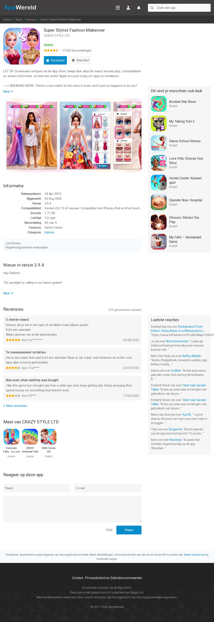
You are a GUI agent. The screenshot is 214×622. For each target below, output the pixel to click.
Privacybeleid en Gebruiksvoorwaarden (113, 578)
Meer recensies (16, 406)
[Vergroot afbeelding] (32, 135)
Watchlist (138, 7)
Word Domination (177, 341)
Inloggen (128, 7)
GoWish (176, 370)
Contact (77, 578)
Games (31, 19)
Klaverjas (176, 439)
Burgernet (175, 429)
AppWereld (20, 7)
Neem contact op (194, 554)
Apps (18, 19)
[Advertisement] (179, 54)
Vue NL (186, 414)
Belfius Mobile (191, 356)
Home (7, 19)
